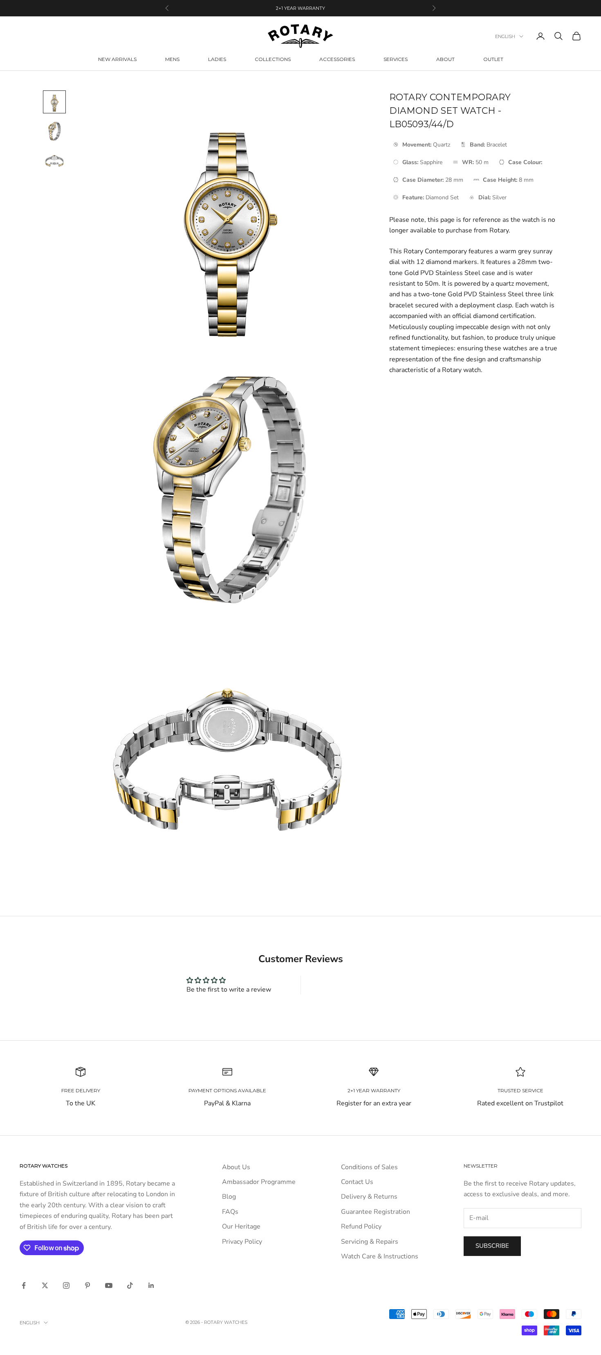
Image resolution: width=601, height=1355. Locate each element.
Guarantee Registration (375, 1211)
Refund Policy (361, 1226)
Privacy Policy (242, 1241)
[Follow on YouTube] (109, 1285)
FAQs (230, 1211)
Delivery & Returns (369, 1196)
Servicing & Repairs (369, 1241)
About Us (236, 1167)
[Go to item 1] (54, 101)
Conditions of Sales (369, 1167)
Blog (229, 1196)
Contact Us (357, 1181)
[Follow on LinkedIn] (151, 1285)
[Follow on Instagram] (66, 1285)
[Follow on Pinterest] (87, 1285)
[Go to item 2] (54, 131)
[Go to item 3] (54, 160)
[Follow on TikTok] (130, 1285)
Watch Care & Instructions (379, 1256)
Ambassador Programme (259, 1181)
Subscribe (492, 1246)
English (505, 36)
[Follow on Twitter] (45, 1285)
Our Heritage (241, 1226)
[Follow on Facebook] (24, 1285)
